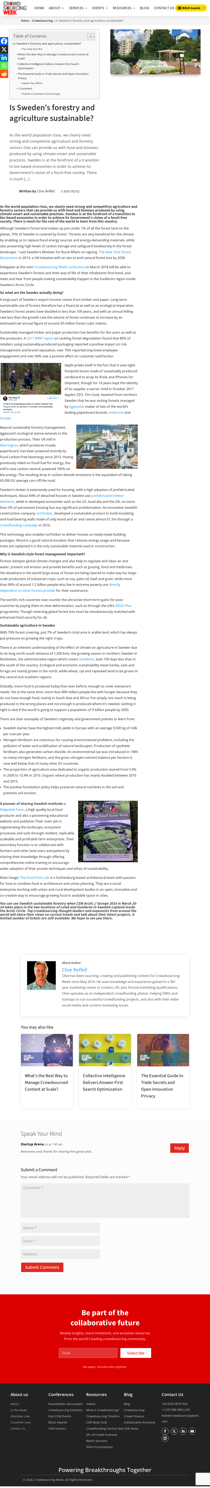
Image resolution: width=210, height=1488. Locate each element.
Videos (90, 1404)
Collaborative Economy (139, 1422)
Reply (179, 1148)
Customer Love (20, 1422)
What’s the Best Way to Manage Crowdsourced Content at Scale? (53, 56)
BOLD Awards (57, 1422)
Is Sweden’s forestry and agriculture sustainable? (47, 43)
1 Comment (25, 88)
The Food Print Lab (34, 877)
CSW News (131, 1428)
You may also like (32, 48)
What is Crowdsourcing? (102, 1410)
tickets (35, 918)
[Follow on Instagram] (165, 1438)
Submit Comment (42, 1267)
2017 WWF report (40, 338)
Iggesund (76, 406)
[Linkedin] (4, 57)
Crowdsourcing (42, 21)
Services (76, 8)
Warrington (9, 445)
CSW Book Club (96, 1422)
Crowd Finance (134, 1416)
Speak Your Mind (32, 83)
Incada (5, 418)
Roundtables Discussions (65, 1404)
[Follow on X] (174, 1431)
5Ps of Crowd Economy (101, 1435)
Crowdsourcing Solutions (65, 1410)
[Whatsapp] (4, 66)
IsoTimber (44, 513)
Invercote (116, 412)
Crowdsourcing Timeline (103, 1416)
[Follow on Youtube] (192, 1431)
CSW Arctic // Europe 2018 (96, 903)
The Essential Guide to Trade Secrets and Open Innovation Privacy (53, 76)
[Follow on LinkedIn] (183, 1431)
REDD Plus (123, 605)
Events (98, 8)
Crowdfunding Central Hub (104, 1428)
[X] (4, 49)
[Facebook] (4, 41)
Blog (144, 8)
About (54, 8)
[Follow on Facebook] (165, 1431)
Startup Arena (32, 1144)
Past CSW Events (59, 1416)
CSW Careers (57, 1428)
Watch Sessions (96, 1441)
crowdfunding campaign (19, 525)
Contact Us (164, 8)
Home (39, 8)
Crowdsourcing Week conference (60, 267)
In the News (18, 1410)
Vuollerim (86, 659)
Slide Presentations (99, 1447)
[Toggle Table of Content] (89, 36)
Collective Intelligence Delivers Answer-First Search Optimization (48, 66)
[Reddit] (4, 74)
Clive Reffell (46, 191)
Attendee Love (20, 1416)
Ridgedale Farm (12, 809)
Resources (122, 8)
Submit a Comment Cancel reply (41, 93)
